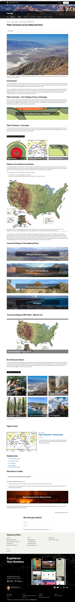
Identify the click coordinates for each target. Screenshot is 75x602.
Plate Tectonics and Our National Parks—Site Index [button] (19, 476)
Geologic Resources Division (53, 539)
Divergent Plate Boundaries (36, 255)
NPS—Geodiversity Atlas (14, 460)
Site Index (8, 551)
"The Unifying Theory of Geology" (37, 114)
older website (54, 506)
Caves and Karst (10, 543)
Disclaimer (40, 595)
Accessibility (9, 594)
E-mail (50, 483)
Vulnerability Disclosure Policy (44, 597)
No (26, 525)
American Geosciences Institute (15, 487)
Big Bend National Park (32, 543)
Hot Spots (37, 303)
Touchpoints (46, 529)
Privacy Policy (9, 595)
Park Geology (32, 16)
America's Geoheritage (12, 17)
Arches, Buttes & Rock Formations (13, 541)
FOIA (8, 597)
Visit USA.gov (33, 599)
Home (8, 16)
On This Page (12, 30)
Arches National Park (31, 541)
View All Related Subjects (12, 545)
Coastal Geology (19, 17)
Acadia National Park (31, 539)
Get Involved (45, 16)
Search (59, 2)
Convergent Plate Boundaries (37, 271)
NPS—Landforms (12, 463)
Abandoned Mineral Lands (11, 539)
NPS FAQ (24, 597)
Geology (10, 13)
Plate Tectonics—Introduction (51, 435)
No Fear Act (40, 594)
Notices (24, 594)
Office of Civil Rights (58, 595)
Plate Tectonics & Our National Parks (37, 497)
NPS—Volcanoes (12, 465)
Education (50, 16)
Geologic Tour (26, 16)
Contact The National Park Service (29, 595)
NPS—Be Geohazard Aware (14, 467)
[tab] (37, 476)
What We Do (39, 16)
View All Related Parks (33, 545)
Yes (26, 522)
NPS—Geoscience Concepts (14, 458)
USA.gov (56, 594)
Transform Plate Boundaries (37, 287)
